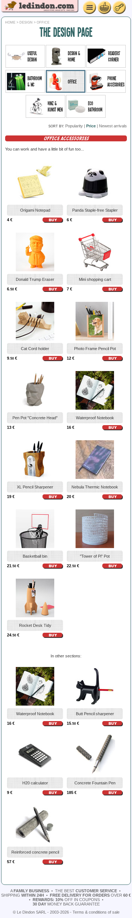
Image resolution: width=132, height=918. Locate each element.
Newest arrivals (113, 126)
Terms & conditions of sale (96, 912)
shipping (22, 895)
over (90, 895)
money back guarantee (66, 904)
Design (26, 22)
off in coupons (66, 899)
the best (86, 891)
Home (10, 22)
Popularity (74, 126)
